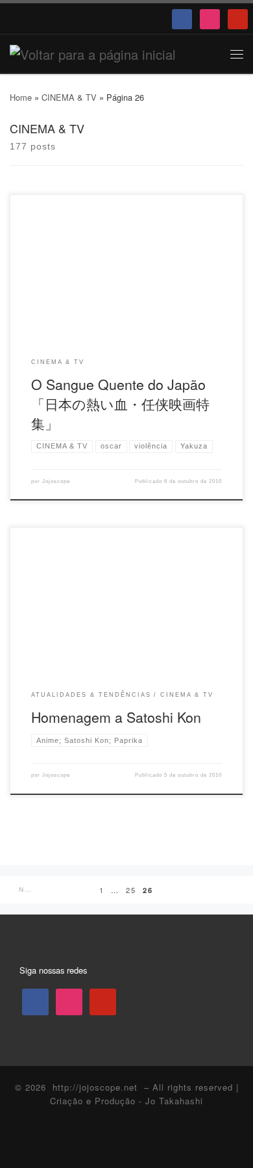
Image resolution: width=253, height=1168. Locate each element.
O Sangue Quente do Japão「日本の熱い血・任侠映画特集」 (120, 403)
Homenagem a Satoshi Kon (116, 717)
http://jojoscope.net (95, 1087)
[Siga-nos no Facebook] (103, 1141)
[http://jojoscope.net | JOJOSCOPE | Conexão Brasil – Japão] (93, 52)
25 (131, 890)
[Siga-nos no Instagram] (127, 1141)
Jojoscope (56, 481)
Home (21, 97)
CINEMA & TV (69, 97)
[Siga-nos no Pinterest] (150, 1141)
